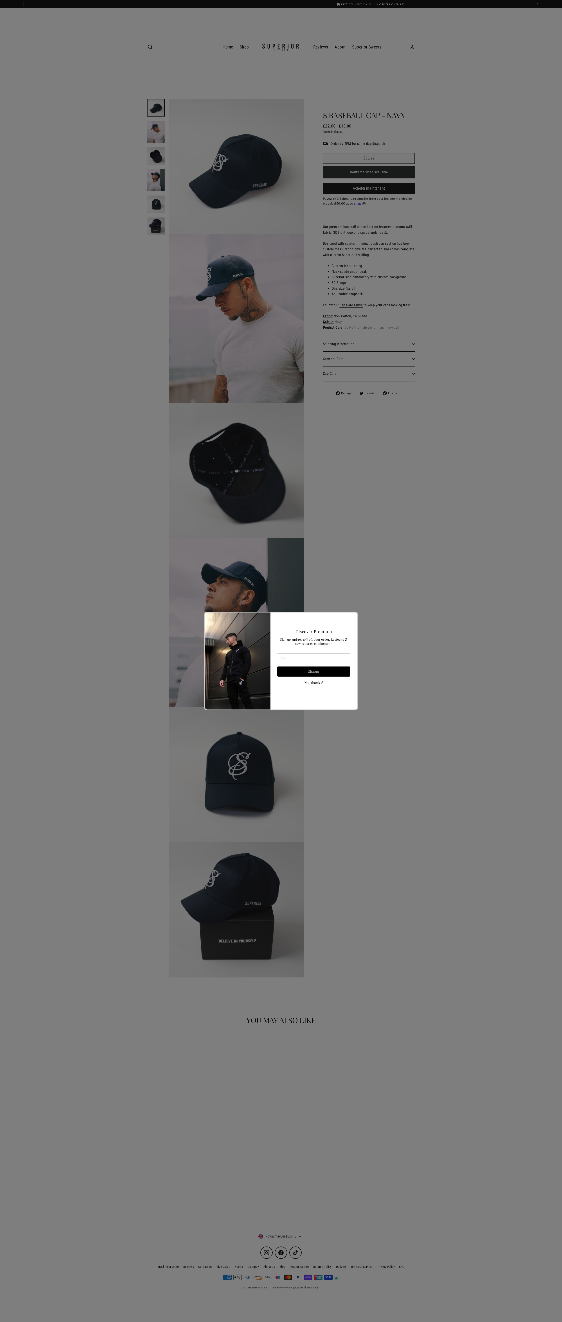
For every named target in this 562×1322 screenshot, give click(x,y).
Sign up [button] (313, 671)
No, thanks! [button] (313, 682)
